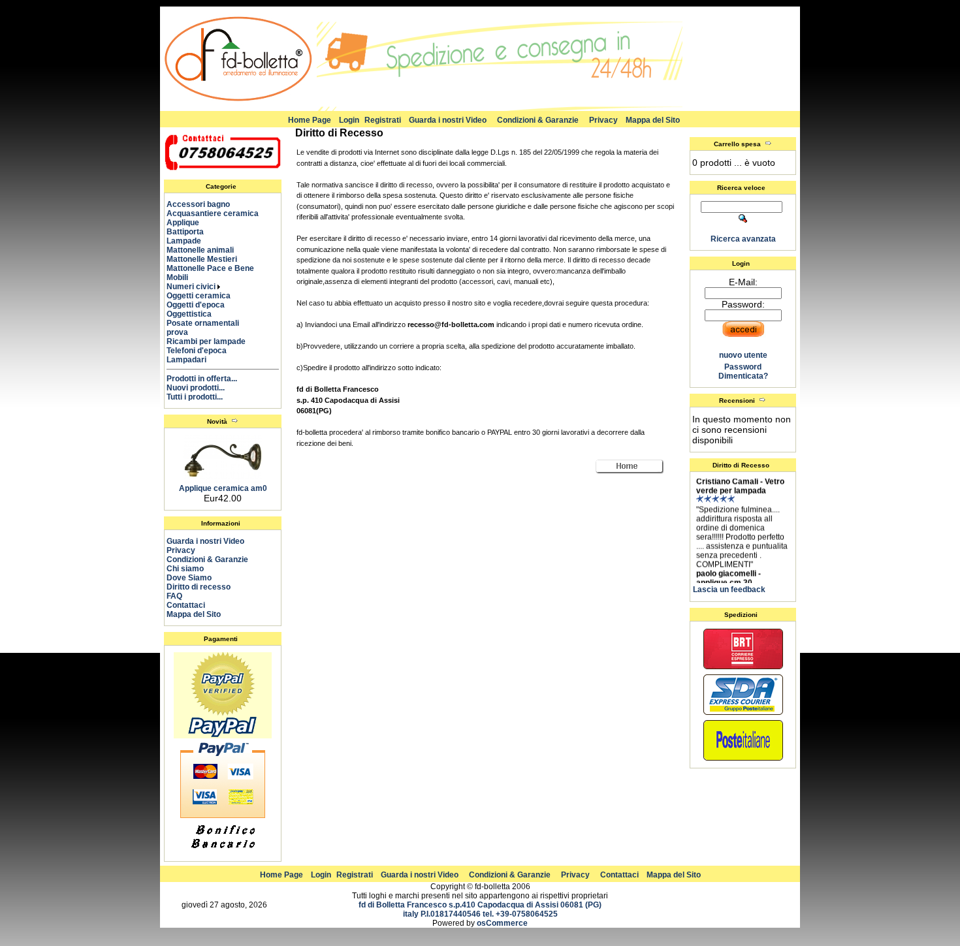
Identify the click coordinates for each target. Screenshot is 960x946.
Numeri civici (192, 286)
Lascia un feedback (729, 589)
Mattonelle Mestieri (208, 259)
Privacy (603, 120)
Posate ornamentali (209, 323)
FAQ (174, 596)
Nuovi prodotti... (196, 387)
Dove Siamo (189, 577)
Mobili (183, 277)
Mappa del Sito (653, 120)
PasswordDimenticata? (743, 371)
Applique (189, 222)
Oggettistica (195, 314)
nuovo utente (743, 355)
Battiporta (191, 231)
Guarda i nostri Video (448, 120)
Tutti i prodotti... (195, 397)
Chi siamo (185, 568)
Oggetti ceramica (204, 295)
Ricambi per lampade (212, 341)
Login (349, 120)
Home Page (309, 120)
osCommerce (502, 923)
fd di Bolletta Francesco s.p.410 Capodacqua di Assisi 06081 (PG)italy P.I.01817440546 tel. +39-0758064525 (480, 909)
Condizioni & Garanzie (538, 120)
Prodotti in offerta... (202, 378)
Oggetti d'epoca (201, 304)
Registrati (382, 120)
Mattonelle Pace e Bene (216, 268)
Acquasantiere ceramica (218, 213)
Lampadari (192, 359)
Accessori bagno (204, 204)
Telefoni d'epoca (202, 350)
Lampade (190, 240)
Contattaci (186, 605)
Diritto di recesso (199, 586)
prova (183, 332)
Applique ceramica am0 (223, 488)
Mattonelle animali (206, 250)
